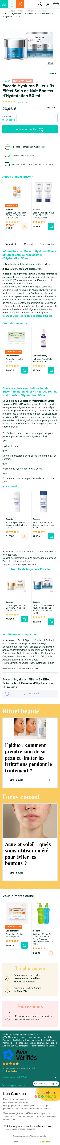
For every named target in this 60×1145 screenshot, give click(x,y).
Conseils (29, 244)
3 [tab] (55, 73)
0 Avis (20, 102)
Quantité (6, 116)
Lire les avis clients (10, 1071)
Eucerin (6, 81)
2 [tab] (53, 73)
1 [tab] (50, 73)
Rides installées (44, 11)
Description (12, 244)
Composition (47, 244)
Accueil (12, 11)
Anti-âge (30, 11)
